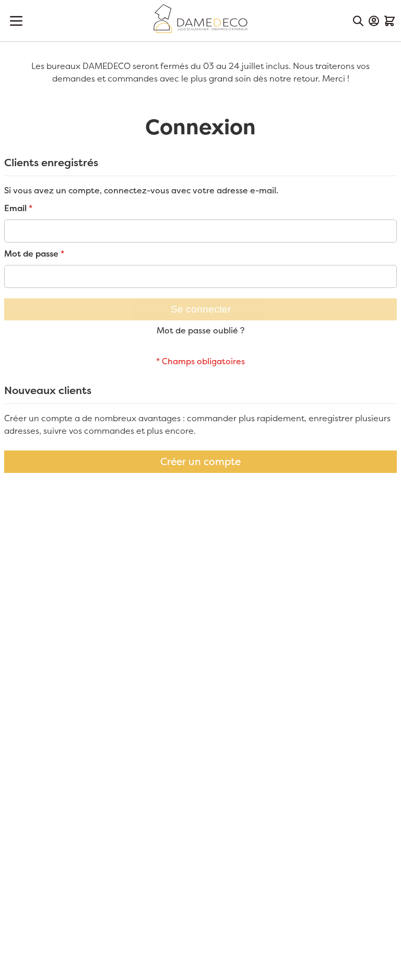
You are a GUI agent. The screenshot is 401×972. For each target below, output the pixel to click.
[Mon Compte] (374, 21)
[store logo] (200, 18)
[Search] (358, 21)
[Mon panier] (389, 21)
